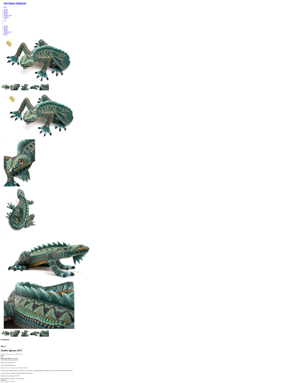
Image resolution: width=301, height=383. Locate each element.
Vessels (5, 14)
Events (5, 18)
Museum (6, 12)
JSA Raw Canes (8, 15)
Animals (6, 9)
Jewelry (6, 11)
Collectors (6, 16)
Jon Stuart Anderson (15, 3)
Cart (5, 20)
